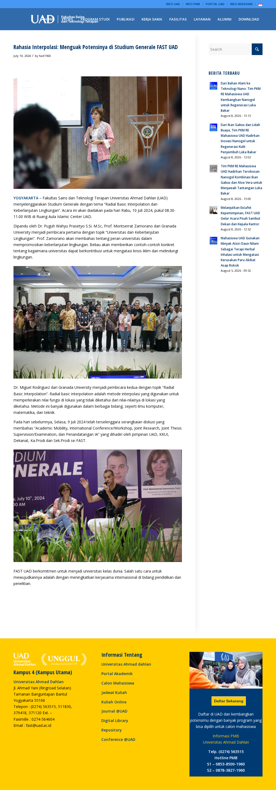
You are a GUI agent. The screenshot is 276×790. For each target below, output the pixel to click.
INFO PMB (193, 4)
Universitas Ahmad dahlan (126, 664)
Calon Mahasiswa (117, 683)
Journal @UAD (114, 711)
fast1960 (45, 56)
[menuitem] (173, 4)
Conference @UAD (118, 739)
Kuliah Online (113, 701)
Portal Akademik (117, 673)
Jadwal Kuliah (114, 692)
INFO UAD (173, 4)
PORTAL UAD (215, 4)
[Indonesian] (260, 6)
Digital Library (114, 720)
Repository (111, 730)
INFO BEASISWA (241, 4)
